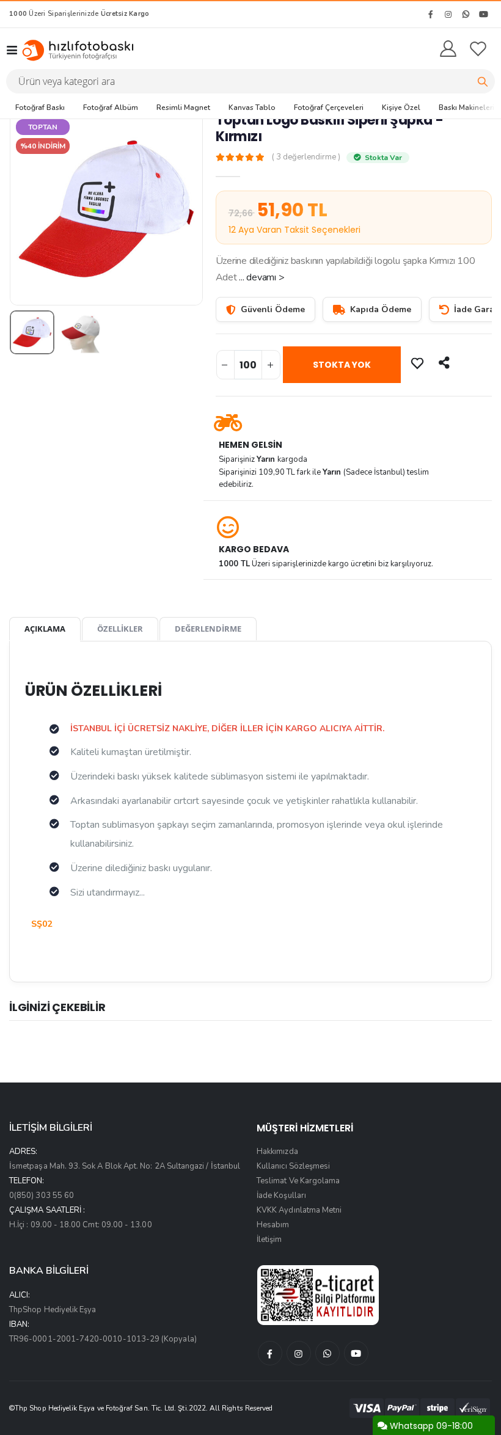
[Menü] (11, 50)
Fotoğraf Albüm (110, 107)
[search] (482, 81)
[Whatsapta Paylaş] (445, 362)
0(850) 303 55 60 (41, 1195)
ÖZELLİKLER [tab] (120, 628)
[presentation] (28, 209)
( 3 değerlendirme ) (306, 157)
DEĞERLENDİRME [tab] (208, 628)
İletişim (269, 1239)
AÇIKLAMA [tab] (44, 628)
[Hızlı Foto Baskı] (82, 50)
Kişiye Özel (401, 107)
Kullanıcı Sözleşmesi (293, 1166)
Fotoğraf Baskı (40, 107)
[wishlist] (478, 49)
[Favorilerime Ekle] (418, 363)
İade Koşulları (281, 1195)
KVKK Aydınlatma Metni (299, 1210)
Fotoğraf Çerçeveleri (329, 107)
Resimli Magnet (183, 107)
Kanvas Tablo (252, 107)
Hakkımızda (277, 1151)
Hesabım (273, 1224)
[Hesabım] (448, 49)
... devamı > (261, 277)
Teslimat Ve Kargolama (298, 1180)
